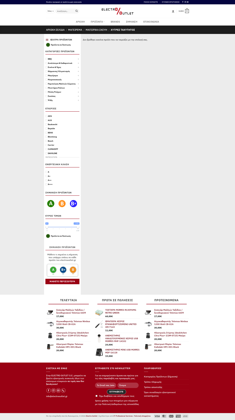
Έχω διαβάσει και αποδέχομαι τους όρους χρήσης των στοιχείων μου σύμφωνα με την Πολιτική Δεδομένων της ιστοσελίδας (117, 400)
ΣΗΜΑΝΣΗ (131, 21)
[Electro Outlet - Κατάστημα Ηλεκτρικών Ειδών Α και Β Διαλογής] (117, 11)
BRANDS (115, 21)
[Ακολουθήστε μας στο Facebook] (183, 2)
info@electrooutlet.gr (56, 396)
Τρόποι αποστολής (153, 387)
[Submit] (76, 11)
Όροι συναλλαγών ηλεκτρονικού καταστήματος (160, 394)
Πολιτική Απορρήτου (142, 416)
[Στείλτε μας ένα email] (187, 2)
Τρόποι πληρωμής (153, 381)
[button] (173, 11)
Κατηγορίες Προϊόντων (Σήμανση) (160, 376)
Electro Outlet (91, 416)
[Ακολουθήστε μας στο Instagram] (185, 2)
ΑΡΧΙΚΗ (80, 21)
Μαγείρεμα (75, 29)
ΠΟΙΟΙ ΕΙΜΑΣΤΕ (151, 2)
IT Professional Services (123, 416)
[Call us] (63, 390)
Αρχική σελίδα (55, 29)
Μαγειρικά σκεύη (96, 29)
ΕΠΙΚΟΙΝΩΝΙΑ (151, 21)
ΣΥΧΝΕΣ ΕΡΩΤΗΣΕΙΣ (171, 2)
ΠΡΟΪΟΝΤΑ (97, 21)
